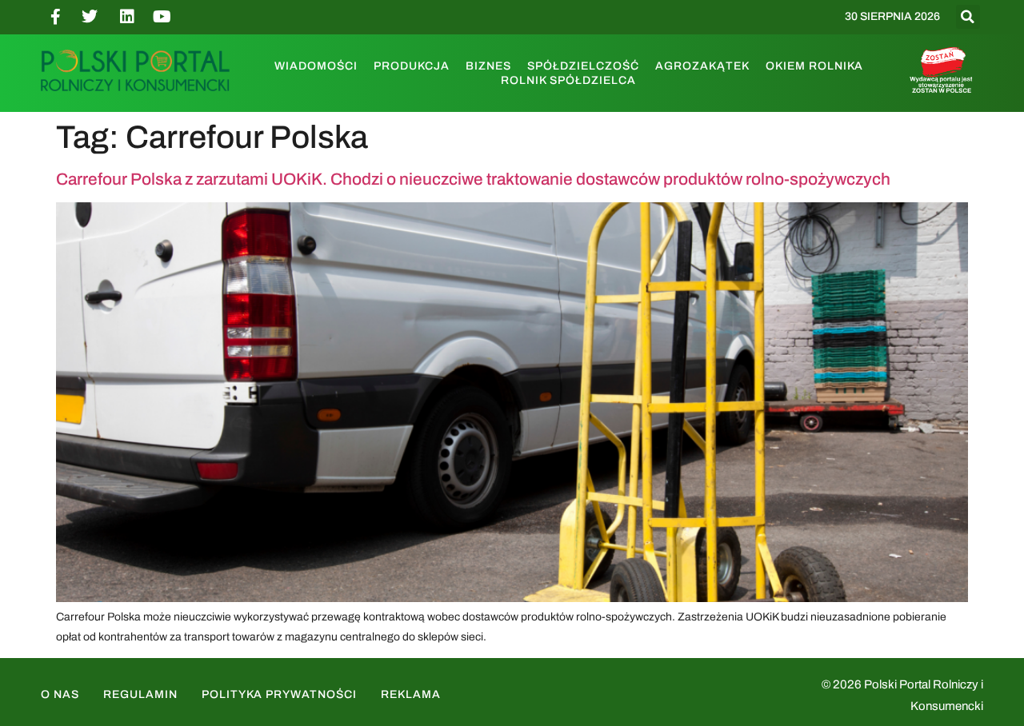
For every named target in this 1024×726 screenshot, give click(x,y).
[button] (968, 17)
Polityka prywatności (279, 694)
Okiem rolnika (814, 66)
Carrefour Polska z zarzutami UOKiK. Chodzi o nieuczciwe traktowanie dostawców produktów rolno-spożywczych (473, 179)
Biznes (488, 66)
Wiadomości (316, 66)
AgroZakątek (702, 66)
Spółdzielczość (583, 66)
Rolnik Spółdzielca (568, 80)
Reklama (411, 694)
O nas (60, 694)
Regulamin (140, 694)
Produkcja (412, 66)
